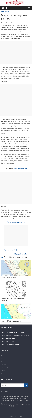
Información (5, 368)
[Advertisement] (16, 52)
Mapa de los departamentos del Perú (12, 333)
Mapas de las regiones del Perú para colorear (15, 336)
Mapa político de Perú (22, 254)
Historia (3, 365)
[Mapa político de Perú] (16, 261)
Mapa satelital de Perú (8, 339)
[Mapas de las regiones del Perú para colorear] (16, 282)
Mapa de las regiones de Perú (10, 345)
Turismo (3, 374)
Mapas (7, 11)
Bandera (3, 356)
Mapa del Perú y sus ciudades (11, 321)
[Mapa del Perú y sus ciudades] (16, 304)
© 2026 (12, 416)
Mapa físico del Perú (9, 250)
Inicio (2, 11)
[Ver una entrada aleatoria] (29, 8)
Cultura (3, 359)
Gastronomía (5, 362)
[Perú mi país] (3, 8)
